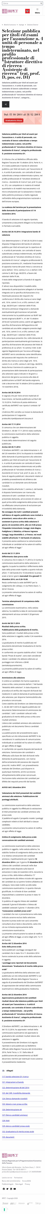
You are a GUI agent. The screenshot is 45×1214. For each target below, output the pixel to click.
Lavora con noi (7, 1178)
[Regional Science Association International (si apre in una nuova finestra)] (21, 1204)
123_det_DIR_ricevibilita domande (16, 1093)
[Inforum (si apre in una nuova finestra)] (5, 1204)
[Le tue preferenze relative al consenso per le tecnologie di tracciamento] (4, 1209)
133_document (8, 1137)
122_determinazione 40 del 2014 (15, 1087)
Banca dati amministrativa (11, 1181)
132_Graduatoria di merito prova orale (18, 1131)
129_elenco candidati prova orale (16, 1126)
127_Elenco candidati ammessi (15, 1115)
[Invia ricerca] (41, 3)
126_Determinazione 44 (12, 1109)
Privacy (27, 1184)
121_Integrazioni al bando (13, 1082)
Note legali (19, 1184)
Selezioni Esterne (32, 25)
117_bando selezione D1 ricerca (15, 1076)
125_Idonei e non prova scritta (14, 1104)
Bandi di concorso (10, 25)
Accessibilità (26, 1181)
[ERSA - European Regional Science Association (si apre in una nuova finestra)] (30, 1204)
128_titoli (6, 1120)
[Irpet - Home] (10, 11)
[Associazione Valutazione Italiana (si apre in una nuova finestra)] (13, 1204)
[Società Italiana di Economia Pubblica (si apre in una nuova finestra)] (38, 1204)
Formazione (18, 1178)
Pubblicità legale (7, 1184)
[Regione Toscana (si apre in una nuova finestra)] (27, 11)
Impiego (21, 25)
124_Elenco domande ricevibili (14, 1098)
